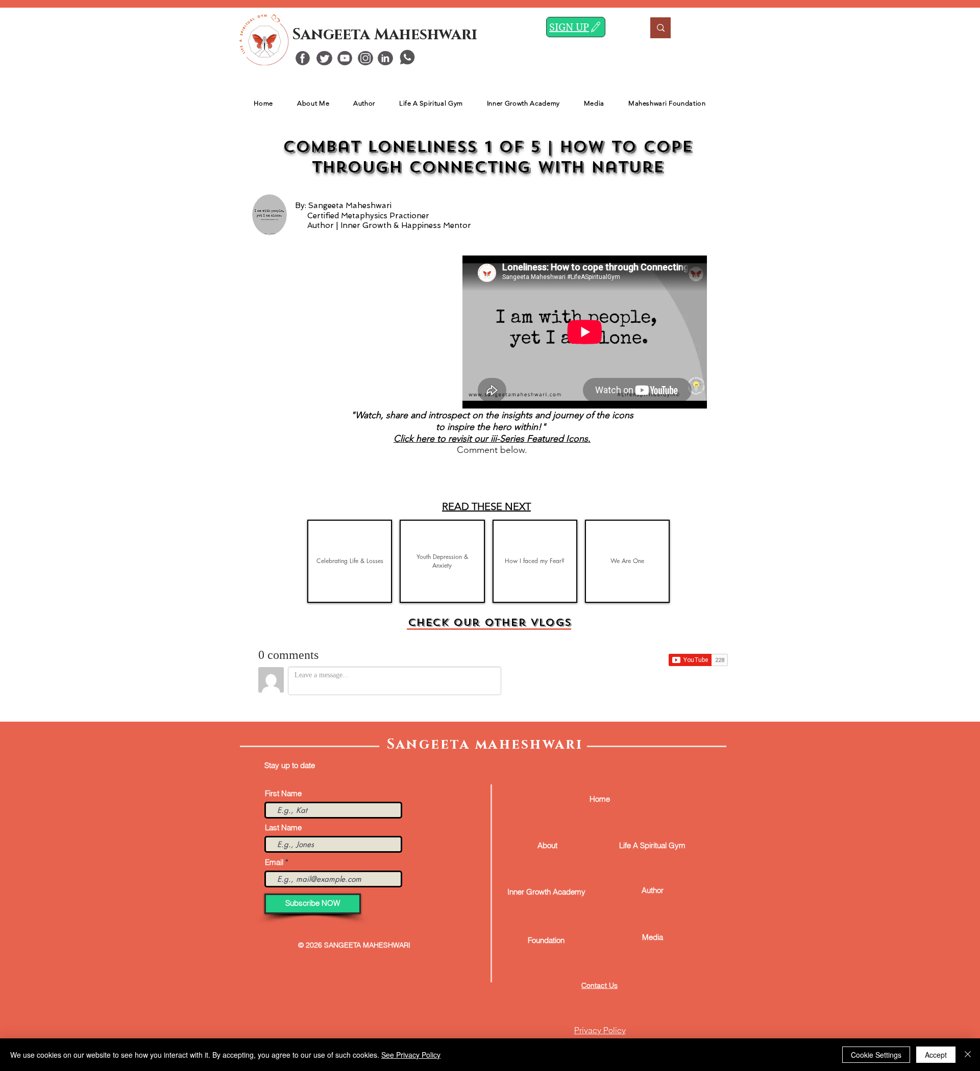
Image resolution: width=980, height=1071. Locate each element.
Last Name (283, 827)
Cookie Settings (876, 1055)
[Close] (968, 1055)
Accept (936, 1055)
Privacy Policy (600, 1030)
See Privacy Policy (410, 1055)
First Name (283, 793)
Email (274, 862)
